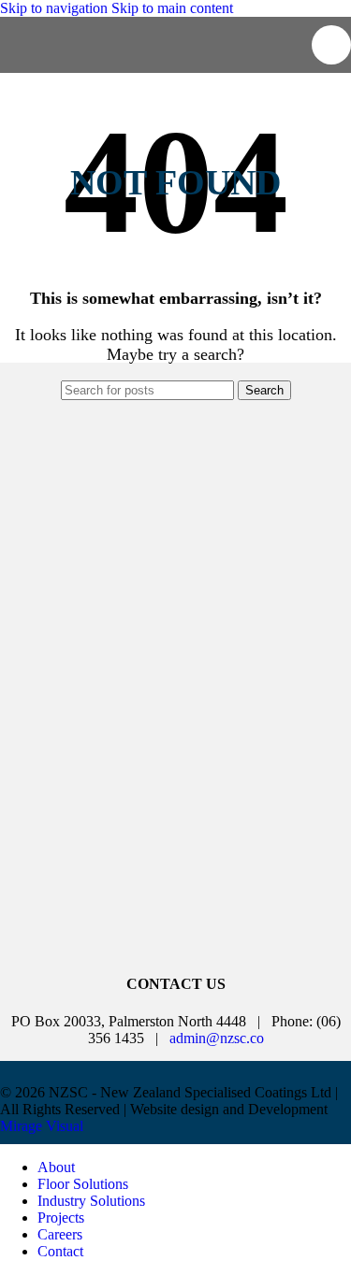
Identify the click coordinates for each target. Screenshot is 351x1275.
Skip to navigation (55, 8)
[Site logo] (114, 64)
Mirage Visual (41, 1126)
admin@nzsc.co (216, 1038)
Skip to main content (172, 8)
